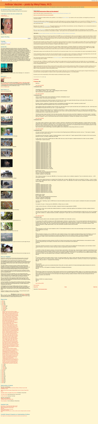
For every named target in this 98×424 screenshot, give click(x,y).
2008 (3, 381)
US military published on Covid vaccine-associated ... (10, 341)
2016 (3, 373)
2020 (3, 369)
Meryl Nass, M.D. (8, 77)
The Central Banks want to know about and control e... (10, 352)
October (4, 307)
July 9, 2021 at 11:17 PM (40, 215)
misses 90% (94, 22)
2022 (3, 303)
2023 (3, 302)
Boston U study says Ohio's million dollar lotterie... (9, 337)
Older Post (95, 286)
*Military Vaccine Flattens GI (5, 398)
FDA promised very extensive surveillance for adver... (10, 318)
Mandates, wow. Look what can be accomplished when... (10, 312)
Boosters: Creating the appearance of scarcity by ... (10, 331)
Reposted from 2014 (5, 347)
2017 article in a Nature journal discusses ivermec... (10, 325)
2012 (3, 377)
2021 (3, 304)
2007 (3, 382)
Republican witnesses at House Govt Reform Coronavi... (10, 353)
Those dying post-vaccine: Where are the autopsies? (46, 11)
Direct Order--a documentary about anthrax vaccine (9, 405)
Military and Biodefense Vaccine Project (7, 407)
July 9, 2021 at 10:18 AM (40, 93)
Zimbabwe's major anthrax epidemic (24, 82)
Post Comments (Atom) (43, 289)
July (3, 310)
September (4, 308)
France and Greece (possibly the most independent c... (10, 319)
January (4, 368)
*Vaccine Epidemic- (4, 400)
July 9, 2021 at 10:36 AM (40, 118)
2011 (3, 378)
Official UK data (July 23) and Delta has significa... (9, 311)
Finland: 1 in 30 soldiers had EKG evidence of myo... (10, 340)
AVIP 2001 (2, 408)
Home (66, 286)
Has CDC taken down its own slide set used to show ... (10, 354)
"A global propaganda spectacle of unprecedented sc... (10, 358)
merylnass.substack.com (5, 16)
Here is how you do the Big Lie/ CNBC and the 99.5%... (10, 315)
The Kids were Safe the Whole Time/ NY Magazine (10, 317)
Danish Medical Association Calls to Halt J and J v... (10, 320)
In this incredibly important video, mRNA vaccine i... (10, 339)
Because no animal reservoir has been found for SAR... (10, 332)
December (4, 305)
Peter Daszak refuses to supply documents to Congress (10, 344)
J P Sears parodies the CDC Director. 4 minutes (9, 348)
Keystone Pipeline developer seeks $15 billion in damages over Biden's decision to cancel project (57, 33)
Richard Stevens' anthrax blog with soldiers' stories (9, 406)
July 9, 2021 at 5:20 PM (39, 128)
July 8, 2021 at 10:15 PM (40, 85)
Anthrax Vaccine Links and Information (7, 409)
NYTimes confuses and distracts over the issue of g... (10, 355)
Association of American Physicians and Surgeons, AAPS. (61, 13)
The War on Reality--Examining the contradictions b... (10, 363)
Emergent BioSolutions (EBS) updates (8, 323)
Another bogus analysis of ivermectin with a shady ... (10, 362)
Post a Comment (36, 285)
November (4, 306)
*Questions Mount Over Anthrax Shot (7, 399)
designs (23, 294)
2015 (3, 374)
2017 (3, 372)
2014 (3, 375)
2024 (3, 301)
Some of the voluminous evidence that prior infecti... (10, 324)
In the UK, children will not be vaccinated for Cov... (9, 316)
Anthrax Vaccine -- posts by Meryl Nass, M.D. (28, 4)
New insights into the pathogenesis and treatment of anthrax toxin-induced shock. (14, 415)
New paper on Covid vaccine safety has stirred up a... (10, 360)
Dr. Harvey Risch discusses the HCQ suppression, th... (10, 359)
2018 (3, 371)
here (3, 91)
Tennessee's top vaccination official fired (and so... (9, 327)
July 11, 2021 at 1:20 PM (40, 283)
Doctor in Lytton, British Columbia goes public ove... (10, 333)
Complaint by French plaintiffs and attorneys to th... (10, 356)
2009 (3, 380)
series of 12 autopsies (58, 57)
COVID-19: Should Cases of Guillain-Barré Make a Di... (10, 330)
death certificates (66, 17)
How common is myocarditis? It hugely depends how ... (10, 342)
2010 (3, 379)
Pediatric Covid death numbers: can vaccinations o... (10, 322)
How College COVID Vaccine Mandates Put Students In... (11, 346)
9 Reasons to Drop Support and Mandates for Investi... (10, 345)
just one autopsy (47, 25)
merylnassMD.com (4, 15)
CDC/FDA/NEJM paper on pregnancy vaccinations (9, 351)
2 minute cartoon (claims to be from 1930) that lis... (10, 349)
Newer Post (36, 286)
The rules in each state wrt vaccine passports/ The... (10, 361)
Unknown (36, 81)
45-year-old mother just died (39, 29)
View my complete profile (5, 86)
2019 (3, 370)
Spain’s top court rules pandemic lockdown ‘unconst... (10, 326)
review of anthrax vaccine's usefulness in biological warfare (13, 83)
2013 (3, 376)
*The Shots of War (4, 394)
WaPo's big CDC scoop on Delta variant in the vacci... (10, 313)
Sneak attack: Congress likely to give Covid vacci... (10, 334)
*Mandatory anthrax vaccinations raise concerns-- (13, 392)
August (4, 309)
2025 (3, 300)
